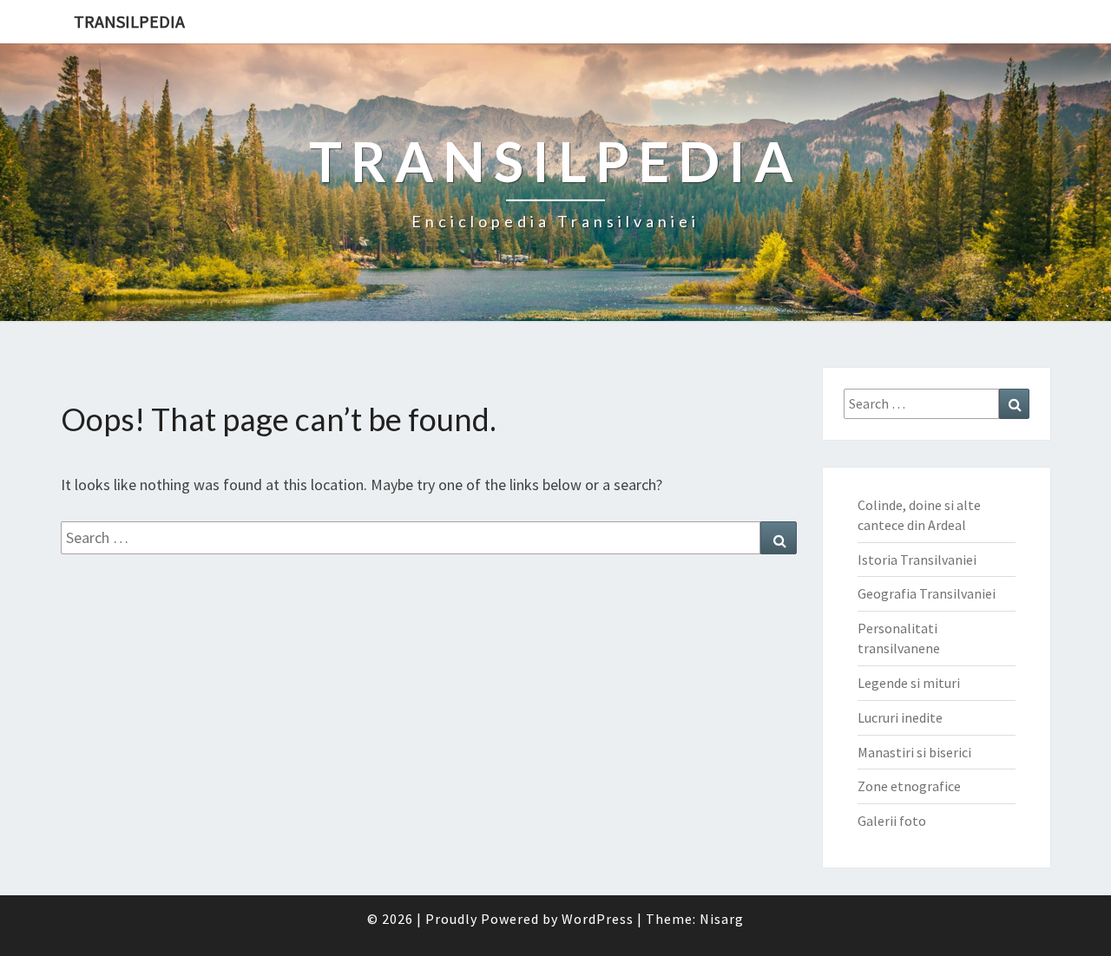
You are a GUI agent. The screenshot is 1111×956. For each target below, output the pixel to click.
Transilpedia (129, 21)
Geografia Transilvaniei (927, 593)
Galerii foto (892, 820)
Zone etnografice (909, 786)
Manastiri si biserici (914, 752)
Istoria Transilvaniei (917, 559)
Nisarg (722, 918)
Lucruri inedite (900, 717)
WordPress (598, 918)
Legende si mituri (909, 682)
